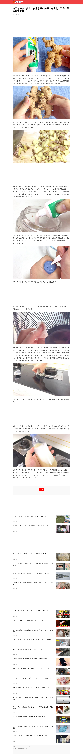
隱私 (24, 748)
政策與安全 (19, 748)
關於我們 (14, 748)
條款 (22, 748)
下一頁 (41, 489)
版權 (26, 748)
